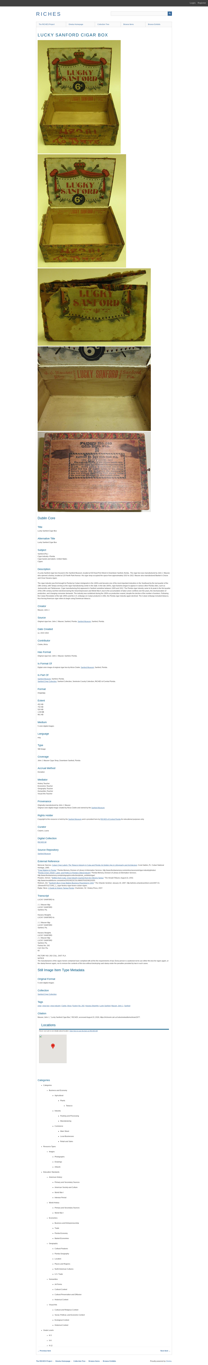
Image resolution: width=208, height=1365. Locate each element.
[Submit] (170, 13)
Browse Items (128, 24)
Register (202, 3)
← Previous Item (44, 1351)
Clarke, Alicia (66, 1006)
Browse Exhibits (154, 24)
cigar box (45, 1006)
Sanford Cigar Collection (47, 681)
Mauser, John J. (117, 1006)
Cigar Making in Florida (47, 870)
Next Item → (165, 1351)
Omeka (168, 1361)
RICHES (48, 14)
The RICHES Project (46, 24)
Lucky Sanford (105, 1006)
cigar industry (55, 1006)
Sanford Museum (84, 621)
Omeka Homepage (76, 24)
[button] (53, 1046)
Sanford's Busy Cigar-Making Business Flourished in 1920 (71, 883)
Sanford (127, 1006)
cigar (39, 1006)
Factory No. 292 (78, 1006)
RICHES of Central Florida (110, 819)
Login (193, 3)
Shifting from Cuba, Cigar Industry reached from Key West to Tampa (77, 878)
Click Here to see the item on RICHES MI (83, 1031)
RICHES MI (42, 842)
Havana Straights (92, 1006)
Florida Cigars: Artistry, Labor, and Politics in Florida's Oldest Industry (64, 873)
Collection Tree (103, 24)
